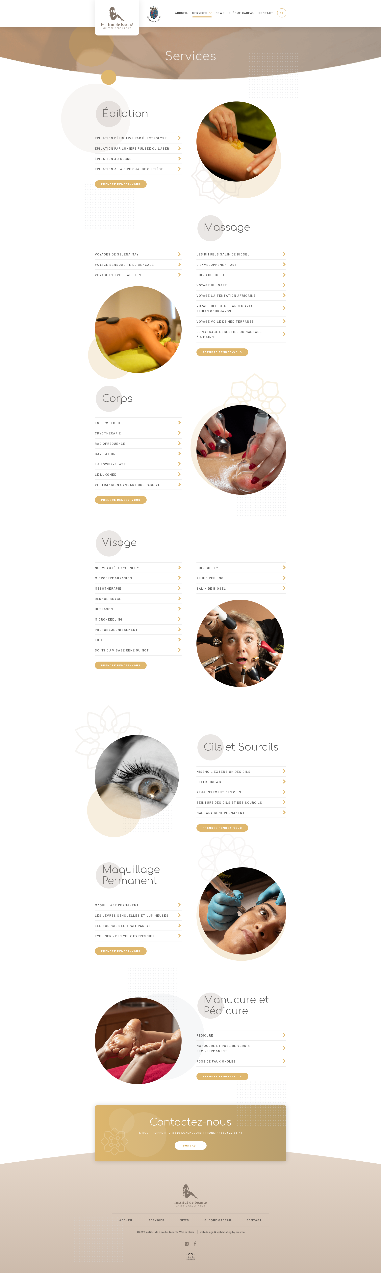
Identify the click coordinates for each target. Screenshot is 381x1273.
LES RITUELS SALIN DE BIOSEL (223, 254)
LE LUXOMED (105, 474)
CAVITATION (105, 454)
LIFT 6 (100, 640)
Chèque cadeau (217, 1220)
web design (207, 1232)
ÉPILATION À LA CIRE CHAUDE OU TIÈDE (129, 169)
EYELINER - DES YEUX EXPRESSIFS (125, 936)
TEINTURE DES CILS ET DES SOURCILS (229, 802)
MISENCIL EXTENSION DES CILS (223, 771)
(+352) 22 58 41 (230, 1132)
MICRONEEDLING (109, 619)
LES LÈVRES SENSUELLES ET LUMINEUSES (132, 915)
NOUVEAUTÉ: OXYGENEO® (117, 568)
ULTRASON (104, 609)
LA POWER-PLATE (110, 464)
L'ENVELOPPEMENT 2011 (217, 264)
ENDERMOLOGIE (108, 423)
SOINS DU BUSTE (210, 275)
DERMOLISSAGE (108, 599)
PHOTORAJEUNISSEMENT (116, 629)
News (220, 12)
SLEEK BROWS (208, 782)
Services (200, 12)
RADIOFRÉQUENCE (110, 443)
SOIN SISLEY (207, 568)
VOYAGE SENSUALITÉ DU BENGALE (124, 264)
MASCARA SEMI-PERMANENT (220, 813)
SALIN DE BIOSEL (211, 588)
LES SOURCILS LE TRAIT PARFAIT (123, 926)
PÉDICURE (204, 1035)
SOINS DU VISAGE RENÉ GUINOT (122, 650)
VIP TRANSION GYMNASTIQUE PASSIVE (127, 485)
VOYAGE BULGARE (211, 285)
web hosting (224, 1232)
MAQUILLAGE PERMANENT (117, 905)
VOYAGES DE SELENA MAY (117, 254)
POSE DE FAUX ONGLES (216, 1061)
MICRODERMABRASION (113, 578)
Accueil (181, 12)
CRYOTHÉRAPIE (108, 433)
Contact (266, 12)
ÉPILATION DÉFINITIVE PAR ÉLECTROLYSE (131, 138)
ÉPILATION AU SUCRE (113, 159)
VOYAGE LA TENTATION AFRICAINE (226, 295)
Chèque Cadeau (242, 12)
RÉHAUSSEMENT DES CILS (218, 792)
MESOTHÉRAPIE (108, 588)
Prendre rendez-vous (120, 184)
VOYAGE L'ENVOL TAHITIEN (118, 275)
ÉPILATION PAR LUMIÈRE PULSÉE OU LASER (132, 148)
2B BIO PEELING (210, 578)
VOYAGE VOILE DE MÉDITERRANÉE (225, 321)
